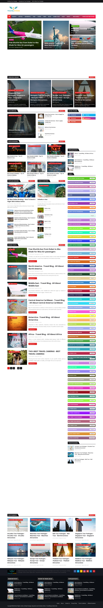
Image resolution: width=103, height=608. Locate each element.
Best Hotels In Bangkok (80, 211)
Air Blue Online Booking (80, 182)
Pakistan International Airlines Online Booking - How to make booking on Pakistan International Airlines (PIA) (24, 212)
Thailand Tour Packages (80, 400)
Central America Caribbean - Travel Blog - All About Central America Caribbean (82, 43)
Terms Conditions (82, 603)
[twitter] (89, 115)
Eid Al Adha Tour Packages (37, 1)
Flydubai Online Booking (80, 282)
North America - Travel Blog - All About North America (54, 44)
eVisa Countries (80, 438)
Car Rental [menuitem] (28, 16)
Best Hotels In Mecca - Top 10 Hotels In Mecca (35, 174)
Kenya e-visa (47, 227)
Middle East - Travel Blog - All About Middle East (82, 29)
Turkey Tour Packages (80, 417)
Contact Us (67, 603)
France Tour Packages (80, 290)
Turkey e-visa (47, 234)
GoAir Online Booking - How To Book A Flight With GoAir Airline (24, 237)
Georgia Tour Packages (80, 295)
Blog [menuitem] (49, 16)
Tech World (32, 254)
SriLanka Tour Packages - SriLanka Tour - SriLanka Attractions (85, 447)
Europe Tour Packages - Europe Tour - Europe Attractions (62, 97)
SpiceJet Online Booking (80, 383)
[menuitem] (9, 16)
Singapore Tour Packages (80, 379)
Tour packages (80, 404)
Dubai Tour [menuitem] (56, 16)
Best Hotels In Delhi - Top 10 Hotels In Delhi (35, 156)
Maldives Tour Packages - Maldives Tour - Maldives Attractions (84, 561)
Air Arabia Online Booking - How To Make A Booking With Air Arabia (24, 231)
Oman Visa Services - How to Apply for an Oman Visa (54, 115)
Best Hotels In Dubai (80, 220)
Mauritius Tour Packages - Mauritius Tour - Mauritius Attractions (84, 453)
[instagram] (89, 118)
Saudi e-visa (80, 375)
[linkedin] (91, 571)
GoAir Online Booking (80, 299)
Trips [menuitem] (44, 16)
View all (91, 77)
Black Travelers (80, 257)
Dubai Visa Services (80, 261)
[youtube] (74, 121)
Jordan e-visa (80, 320)
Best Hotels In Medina (80, 240)
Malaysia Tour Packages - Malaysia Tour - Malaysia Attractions (40, 97)
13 (18, 368)
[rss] (81, 571)
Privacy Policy (74, 603)
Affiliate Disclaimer (92, 603)
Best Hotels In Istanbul (80, 228)
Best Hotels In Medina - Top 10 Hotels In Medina (15, 174)
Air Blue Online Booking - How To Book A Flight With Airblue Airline (21, 200)
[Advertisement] (51, 63)
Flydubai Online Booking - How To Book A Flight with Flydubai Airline (24, 218)
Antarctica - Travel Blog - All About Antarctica (44, 318)
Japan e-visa (47, 221)
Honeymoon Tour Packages (25, 1)
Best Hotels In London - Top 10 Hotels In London (55, 174)
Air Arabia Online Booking (80, 178)
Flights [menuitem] (14, 16)
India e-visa (47, 208)
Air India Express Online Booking (80, 186)
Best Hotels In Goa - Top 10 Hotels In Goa (14, 156)
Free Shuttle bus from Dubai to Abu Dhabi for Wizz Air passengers (24, 43)
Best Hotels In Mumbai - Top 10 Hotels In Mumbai (55, 156)
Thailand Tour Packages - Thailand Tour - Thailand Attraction (84, 97)
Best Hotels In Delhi (80, 215)
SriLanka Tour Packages (80, 388)
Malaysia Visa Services (16, 130)
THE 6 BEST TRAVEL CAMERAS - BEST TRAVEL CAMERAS (44, 352)
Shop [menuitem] (63, 16)
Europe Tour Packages (80, 274)
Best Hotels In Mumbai (80, 245)
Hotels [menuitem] (20, 16)
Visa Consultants (80, 433)
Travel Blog (80, 408)
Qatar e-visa (80, 367)
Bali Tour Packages (80, 207)
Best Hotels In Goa (80, 224)
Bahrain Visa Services (50, 127)
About (62, 603)
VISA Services (80, 429)
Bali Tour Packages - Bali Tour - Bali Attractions (83, 460)
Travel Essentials (80, 413)
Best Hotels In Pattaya (80, 249)
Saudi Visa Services (49, 133)
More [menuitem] (68, 16)
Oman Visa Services (80, 349)
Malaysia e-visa (80, 336)
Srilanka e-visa (42, 199)
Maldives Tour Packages (80, 340)
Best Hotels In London (80, 232)
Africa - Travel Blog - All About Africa (45, 334)
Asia (80, 195)
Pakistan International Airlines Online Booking (80, 358)
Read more (32, 261)
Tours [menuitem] (39, 16)
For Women (80, 286)
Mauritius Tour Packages (80, 345)
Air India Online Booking (80, 191)
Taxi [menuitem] (34, 16)
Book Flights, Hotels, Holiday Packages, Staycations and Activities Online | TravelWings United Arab (36, 606)
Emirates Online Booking (80, 265)
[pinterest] (74, 118)
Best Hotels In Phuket (80, 253)
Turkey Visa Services (80, 421)
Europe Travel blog (80, 278)
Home (58, 603)
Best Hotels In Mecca (80, 236)
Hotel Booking (80, 303)
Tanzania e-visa (48, 214)
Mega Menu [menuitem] (76, 16)
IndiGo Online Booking (80, 307)
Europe (80, 270)
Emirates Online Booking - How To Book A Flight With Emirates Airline (24, 225)
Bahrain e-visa (80, 203)
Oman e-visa (80, 353)
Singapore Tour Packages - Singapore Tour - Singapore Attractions (16, 96)
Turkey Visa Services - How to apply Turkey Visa (54, 121)
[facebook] (74, 115)
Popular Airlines (80, 363)
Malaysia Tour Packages (80, 328)
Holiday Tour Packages (12, 1)
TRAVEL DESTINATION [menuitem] (87, 16)
